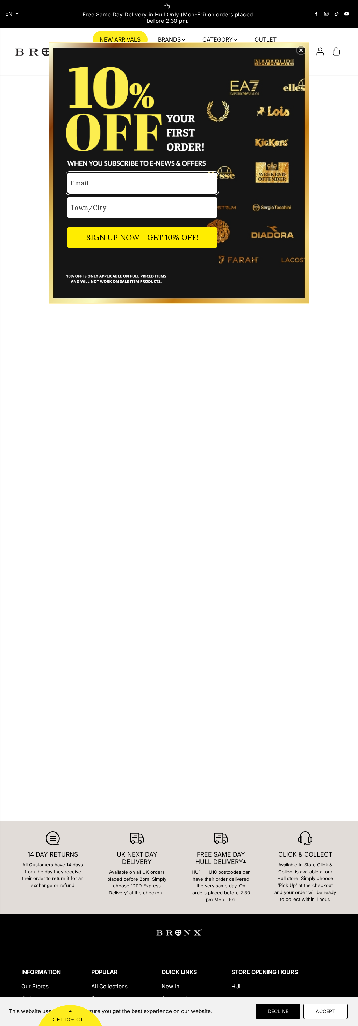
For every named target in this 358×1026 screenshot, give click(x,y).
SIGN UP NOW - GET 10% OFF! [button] (142, 237)
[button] (301, 50)
